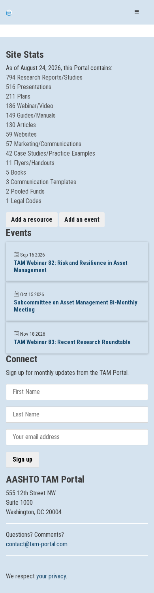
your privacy (51, 576)
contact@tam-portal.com (37, 544)
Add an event (82, 219)
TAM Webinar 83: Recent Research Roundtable (72, 342)
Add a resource (32, 219)
